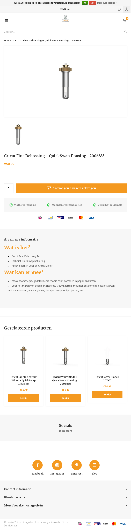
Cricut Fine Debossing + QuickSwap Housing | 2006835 (48, 40)
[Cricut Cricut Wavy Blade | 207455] (107, 355)
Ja (85, 3)
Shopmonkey (41, 522)
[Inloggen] (119, 9)
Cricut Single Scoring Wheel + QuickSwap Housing (24, 380)
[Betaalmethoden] (40, 217)
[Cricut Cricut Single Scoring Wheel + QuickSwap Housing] (23, 355)
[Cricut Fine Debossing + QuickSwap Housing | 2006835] (65, 81)
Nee (92, 3)
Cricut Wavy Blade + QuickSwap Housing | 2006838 (65, 380)
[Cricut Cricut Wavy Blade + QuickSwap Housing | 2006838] (65, 355)
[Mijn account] (126, 9)
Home (7, 40)
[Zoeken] (123, 31)
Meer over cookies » (107, 3)
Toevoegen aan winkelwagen (74, 188)
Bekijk (23, 398)
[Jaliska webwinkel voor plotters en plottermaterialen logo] (65, 20)
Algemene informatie (21, 239)
